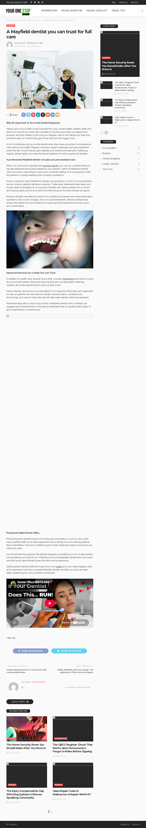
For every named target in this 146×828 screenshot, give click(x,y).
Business (10, 25)
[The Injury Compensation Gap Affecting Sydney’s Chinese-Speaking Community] (26, 775)
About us (134, 2)
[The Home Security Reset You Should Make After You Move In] (26, 728)
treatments (68, 279)
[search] (142, 10)
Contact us (123, 2)
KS (13, 638)
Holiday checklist (97, 10)
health (59, 566)
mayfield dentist (50, 165)
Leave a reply (18, 702)
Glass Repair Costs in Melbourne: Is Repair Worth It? (72, 792)
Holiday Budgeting (71, 10)
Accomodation (49, 10)
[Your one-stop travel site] (18, 11)
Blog (114, 2)
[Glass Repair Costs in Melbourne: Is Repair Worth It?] (73, 775)
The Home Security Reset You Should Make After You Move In (26, 746)
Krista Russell (19, 43)
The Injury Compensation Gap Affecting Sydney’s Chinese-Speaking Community (25, 794)
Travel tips (118, 10)
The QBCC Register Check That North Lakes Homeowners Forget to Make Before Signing (72, 748)
